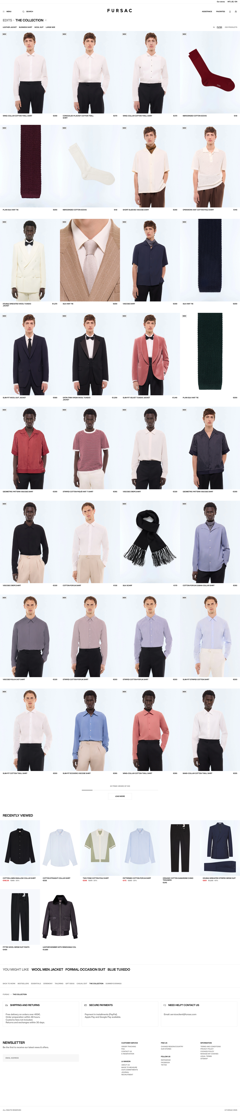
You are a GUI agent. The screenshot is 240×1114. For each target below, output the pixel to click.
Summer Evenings (114, 983)
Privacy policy (207, 1049)
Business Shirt (25, 27)
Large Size (50, 27)
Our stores (221, 2)
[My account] (230, 11)
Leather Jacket (10, 27)
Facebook (165, 1062)
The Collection (96, 983)
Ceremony (48, 983)
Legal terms (206, 1056)
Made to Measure (129, 1067)
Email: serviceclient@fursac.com (180, 1014)
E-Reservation (127, 1054)
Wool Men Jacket (47, 969)
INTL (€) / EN (232, 2)
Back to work (9, 983)
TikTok (164, 1065)
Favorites (220, 11)
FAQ (123, 1049)
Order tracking (128, 1046)
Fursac (6, 994)
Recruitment (127, 1074)
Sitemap (204, 1058)
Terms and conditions (210, 1046)
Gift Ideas (70, 983)
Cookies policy (207, 1051)
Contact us (126, 1051)
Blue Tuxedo (119, 969)
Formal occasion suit (85, 969)
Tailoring (59, 983)
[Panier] (236, 11)
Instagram (166, 1060)
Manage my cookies (209, 1054)
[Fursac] (120, 10)
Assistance (207, 11)
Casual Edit (82, 983)
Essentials (36, 983)
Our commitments (129, 1070)
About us (125, 1065)
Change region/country (172, 1046)
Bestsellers (23, 983)
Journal (125, 1072)
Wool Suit (38, 27)
